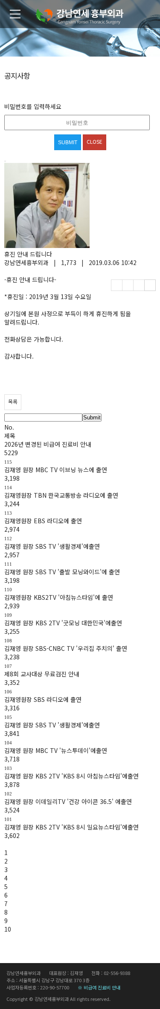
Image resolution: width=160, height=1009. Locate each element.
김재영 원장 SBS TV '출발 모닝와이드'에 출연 (62, 571)
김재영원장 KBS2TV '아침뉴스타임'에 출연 (58, 597)
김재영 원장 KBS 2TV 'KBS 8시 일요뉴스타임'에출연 (71, 827)
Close (94, 141)
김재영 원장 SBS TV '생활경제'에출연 (52, 546)
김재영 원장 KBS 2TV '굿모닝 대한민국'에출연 (63, 623)
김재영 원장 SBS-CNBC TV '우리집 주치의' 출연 (65, 648)
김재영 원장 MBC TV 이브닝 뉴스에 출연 (55, 469)
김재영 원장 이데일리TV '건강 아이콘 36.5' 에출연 (68, 801)
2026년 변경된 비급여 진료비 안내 (47, 444)
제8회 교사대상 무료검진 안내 (41, 674)
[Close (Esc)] (5, 161)
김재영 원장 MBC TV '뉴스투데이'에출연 (55, 750)
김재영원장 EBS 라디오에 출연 (43, 520)
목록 (12, 401)
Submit (92, 417)
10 (7, 929)
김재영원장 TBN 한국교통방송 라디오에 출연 (61, 495)
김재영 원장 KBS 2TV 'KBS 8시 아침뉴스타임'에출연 (71, 776)
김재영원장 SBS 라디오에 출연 (42, 699)
